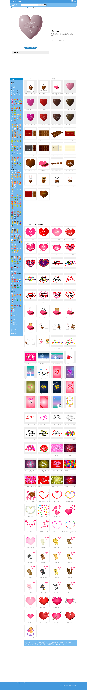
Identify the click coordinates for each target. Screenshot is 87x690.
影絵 (20, 123)
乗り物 (12, 210)
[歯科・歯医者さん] (14, 253)
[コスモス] (21, 102)
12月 (14, 94)
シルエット (13, 331)
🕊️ (20, 146)
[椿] (16, 104)
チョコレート (25, 7)
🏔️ (18, 118)
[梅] (14, 104)
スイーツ (13, 180)
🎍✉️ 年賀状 (14, 325)
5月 (19, 90)
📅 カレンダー (14, 96)
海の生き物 (13, 152)
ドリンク (13, 187)
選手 (17, 255)
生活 (15, 220)
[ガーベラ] (21, 104)
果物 (14, 193)
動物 (12, 123)
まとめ (74, 1)
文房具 (15, 234)
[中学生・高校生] (19, 242)
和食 (12, 170)
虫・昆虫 (13, 161)
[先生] (15, 242)
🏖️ (20, 118)
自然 (17, 98)
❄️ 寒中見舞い (14, 323)
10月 (17, 93)
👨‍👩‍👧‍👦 (12, 226)
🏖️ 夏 (12, 83)
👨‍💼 (12, 230)
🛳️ (15, 218)
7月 (16, 92)
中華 (18, 170)
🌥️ (12, 116)
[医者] (20, 251)
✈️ (20, 216)
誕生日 (12, 293)
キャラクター (14, 283)
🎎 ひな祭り (14, 313)
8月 (19, 92)
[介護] (16, 253)
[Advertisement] (62, 18)
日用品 (15, 271)
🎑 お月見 (13, 320)
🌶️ (20, 199)
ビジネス (13, 228)
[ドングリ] (20, 108)
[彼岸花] (12, 106)
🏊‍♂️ (20, 261)
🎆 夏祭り (13, 319)
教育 (12, 234)
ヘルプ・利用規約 (24, 682)
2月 (19, 94)
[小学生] (17, 242)
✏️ (20, 236)
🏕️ (18, 263)
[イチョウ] (15, 108)
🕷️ (15, 308)
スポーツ (13, 255)
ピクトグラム (14, 333)
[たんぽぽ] (19, 102)
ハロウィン (13, 303)
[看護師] (12, 253)
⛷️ (12, 263)
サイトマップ (14, 682)
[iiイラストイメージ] (16, 1)
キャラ (14, 123)
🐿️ (15, 135)
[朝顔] (17, 102)
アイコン (13, 277)
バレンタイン (20, 7)
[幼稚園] (21, 242)
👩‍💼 (15, 230)
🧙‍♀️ (20, 305)
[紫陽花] (15, 102)
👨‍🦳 (15, 224)
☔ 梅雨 (13, 87)
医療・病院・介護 (14, 244)
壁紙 (12, 330)
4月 (16, 90)
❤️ (15, 248)
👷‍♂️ (18, 230)
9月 (14, 93)
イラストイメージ (14, 7)
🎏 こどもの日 (14, 314)
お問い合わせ (33, 682)
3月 (14, 90)
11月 (19, 93)
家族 (12, 220)
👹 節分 (13, 310)
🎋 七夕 (13, 84)
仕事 (17, 228)
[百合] (19, 104)
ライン (14, 329)
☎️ (15, 273)
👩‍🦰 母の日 (13, 315)
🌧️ (15, 116)
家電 (12, 271)
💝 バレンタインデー (15, 311)
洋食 (15, 170)
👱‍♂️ (12, 224)
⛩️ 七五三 (13, 322)
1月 (17, 94)
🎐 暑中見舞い (14, 324)
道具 (18, 271)
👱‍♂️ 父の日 (13, 316)
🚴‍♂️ (20, 214)
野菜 (12, 193)
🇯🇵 (18, 281)
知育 (19, 234)
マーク (16, 277)
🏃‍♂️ (18, 240)
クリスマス (13, 298)
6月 (14, 92)
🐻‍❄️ (20, 129)
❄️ (18, 116)
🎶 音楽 (12, 265)
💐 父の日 (13, 86)
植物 (14, 98)
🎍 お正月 (13, 309)
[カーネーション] (12, 104)
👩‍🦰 (20, 222)
